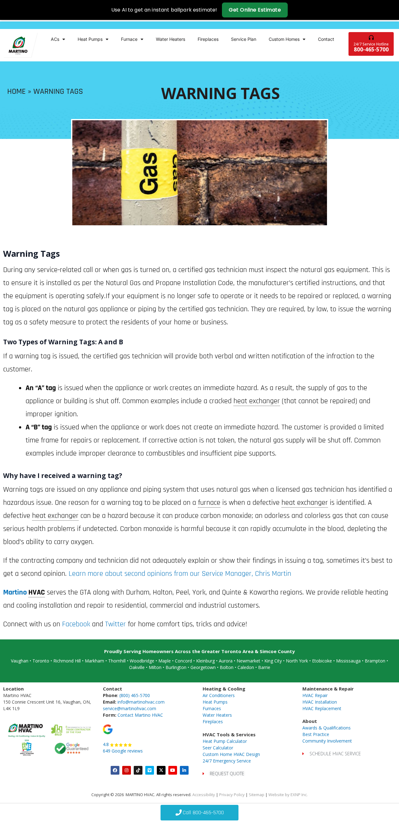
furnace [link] (209, 502)
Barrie (264, 667)
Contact (326, 39)
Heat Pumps (90, 39)
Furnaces (212, 708)
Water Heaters (170, 39)
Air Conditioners (219, 695)
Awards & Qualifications (326, 728)
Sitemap (256, 794)
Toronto (40, 661)
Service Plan (243, 39)
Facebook (76, 624)
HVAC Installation (319, 702)
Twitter (115, 624)
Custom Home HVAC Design (231, 754)
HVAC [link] (36, 592)
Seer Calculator (218, 748)
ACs (55, 39)
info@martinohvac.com (141, 702)
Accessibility (203, 794)
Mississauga (348, 661)
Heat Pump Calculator (225, 741)
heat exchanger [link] (256, 401)
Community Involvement (327, 741)
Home (16, 91)
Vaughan (19, 661)
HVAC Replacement (321, 708)
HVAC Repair (315, 695)
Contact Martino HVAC (140, 715)
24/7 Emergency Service (227, 761)
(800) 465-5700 (134, 695)
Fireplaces (208, 39)
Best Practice (315, 734)
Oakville (137, 667)
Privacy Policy (232, 794)
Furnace (129, 39)
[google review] (108, 729)
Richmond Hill (67, 661)
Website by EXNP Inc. (288, 794)
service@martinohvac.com (129, 708)
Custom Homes (284, 39)
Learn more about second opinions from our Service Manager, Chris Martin (179, 573)
